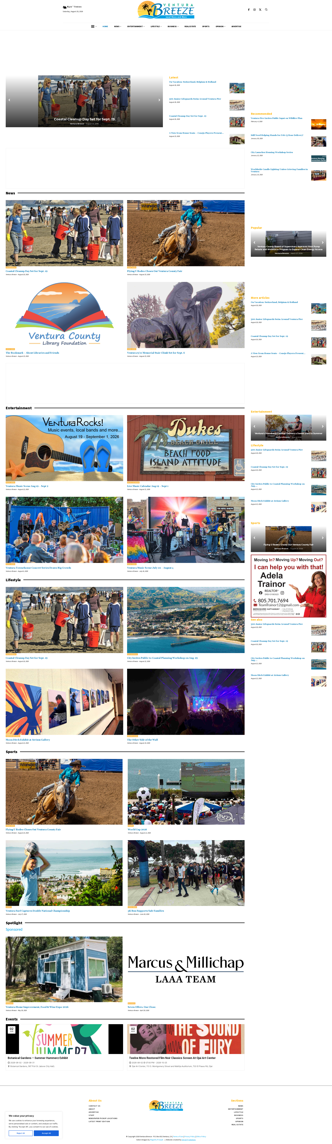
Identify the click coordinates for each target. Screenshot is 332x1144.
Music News (10, 482)
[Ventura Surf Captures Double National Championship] (64, 873)
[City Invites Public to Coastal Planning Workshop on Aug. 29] (186, 620)
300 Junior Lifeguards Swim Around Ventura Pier (195, 99)
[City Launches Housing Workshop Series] (318, 158)
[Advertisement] (166, 49)
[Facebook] (249, 10)
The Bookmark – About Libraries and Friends (32, 353)
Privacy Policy (189, 1136)
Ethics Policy (201, 1136)
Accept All (46, 1133)
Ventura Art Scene (13, 736)
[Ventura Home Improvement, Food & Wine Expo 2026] (64, 969)
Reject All (21, 1133)
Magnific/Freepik (156, 1140)
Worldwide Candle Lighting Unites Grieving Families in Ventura (279, 170)
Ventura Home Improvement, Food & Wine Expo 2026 (37, 1007)
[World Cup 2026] (186, 792)
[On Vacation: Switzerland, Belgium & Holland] (237, 88)
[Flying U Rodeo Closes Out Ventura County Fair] (186, 233)
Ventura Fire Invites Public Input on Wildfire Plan (276, 118)
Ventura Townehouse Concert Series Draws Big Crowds (38, 568)
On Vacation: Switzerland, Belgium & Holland (192, 82)
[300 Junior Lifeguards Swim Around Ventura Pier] (237, 105)
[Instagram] (254, 10)
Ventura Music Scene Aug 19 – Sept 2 (27, 486)
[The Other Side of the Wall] (186, 702)
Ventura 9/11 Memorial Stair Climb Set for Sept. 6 (156, 353)
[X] (260, 10)
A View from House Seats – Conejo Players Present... (196, 133)
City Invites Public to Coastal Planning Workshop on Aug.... (278, 485)
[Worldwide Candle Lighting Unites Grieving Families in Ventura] (318, 175)
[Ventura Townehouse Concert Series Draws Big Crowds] (64, 530)
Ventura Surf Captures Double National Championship (38, 911)
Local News (132, 267)
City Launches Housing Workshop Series (272, 152)
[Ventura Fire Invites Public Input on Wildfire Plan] (318, 124)
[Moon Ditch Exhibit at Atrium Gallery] (64, 702)
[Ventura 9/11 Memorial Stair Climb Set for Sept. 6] (186, 315)
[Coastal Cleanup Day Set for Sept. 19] (237, 122)
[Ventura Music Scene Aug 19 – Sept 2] (64, 448)
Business (9, 1003)
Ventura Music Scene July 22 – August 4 (150, 568)
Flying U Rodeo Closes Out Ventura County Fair (154, 271)
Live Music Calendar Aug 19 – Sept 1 (147, 486)
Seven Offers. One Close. (142, 1007)
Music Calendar (133, 482)
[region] (33, 1125)
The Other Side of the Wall (142, 740)
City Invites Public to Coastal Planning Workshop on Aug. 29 (162, 658)
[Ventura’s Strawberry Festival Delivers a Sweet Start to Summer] (288, 428)
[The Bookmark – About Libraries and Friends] (64, 315)
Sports (130, 826)
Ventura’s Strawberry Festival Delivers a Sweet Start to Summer (288, 433)
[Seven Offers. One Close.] (186, 969)
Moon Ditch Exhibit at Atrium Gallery (28, 740)
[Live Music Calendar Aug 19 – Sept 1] (186, 448)
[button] (266, 9)
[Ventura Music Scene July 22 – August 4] (186, 530)
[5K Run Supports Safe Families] (186, 873)
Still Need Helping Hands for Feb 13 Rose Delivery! (277, 135)
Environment (11, 267)
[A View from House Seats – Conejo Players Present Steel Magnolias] (237, 139)
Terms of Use (178, 1136)
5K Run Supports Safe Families (146, 911)
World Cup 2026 (137, 829)
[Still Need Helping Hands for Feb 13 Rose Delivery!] (318, 141)
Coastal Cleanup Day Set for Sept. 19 (84, 119)
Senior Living (132, 736)
